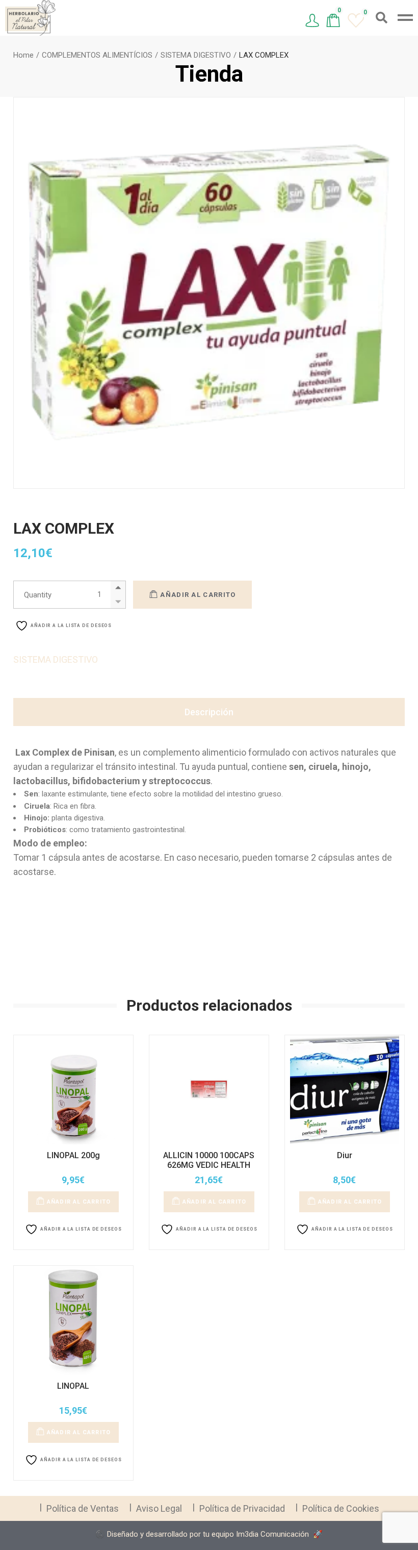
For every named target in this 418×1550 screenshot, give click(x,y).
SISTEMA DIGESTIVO (55, 659)
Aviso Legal (159, 1508)
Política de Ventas (82, 1508)
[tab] (209, 712)
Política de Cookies (340, 1508)
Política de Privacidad (242, 1508)
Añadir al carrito (198, 594)
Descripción (209, 712)
